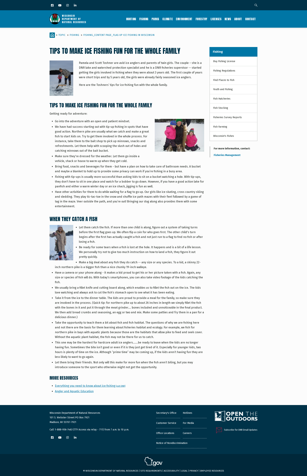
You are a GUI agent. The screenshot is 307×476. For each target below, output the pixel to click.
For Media (188, 423)
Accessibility (171, 470)
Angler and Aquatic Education (74, 391)
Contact (250, 19)
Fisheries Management (227, 155)
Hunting (131, 19)
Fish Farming (220, 126)
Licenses (216, 19)
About (238, 19)
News (228, 19)
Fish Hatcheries (221, 98)
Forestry (201, 19)
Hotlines (187, 412)
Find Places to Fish (223, 80)
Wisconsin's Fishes (223, 135)
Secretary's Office (166, 412)
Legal (184, 470)
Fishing (143, 19)
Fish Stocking (220, 107)
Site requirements (151, 470)
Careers (187, 433)
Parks (155, 19)
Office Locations (165, 433)
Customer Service (166, 423)
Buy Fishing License (224, 61)
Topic (61, 35)
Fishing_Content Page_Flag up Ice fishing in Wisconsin (119, 35)
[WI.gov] (153, 462)
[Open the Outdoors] (236, 416)
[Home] (68, 19)
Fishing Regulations (224, 70)
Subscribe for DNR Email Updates (240, 429)
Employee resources (212, 470)
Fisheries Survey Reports (227, 117)
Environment (184, 19)
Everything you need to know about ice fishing (90, 385)
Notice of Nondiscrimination (171, 443)
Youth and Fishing (223, 89)
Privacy (193, 470)
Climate (167, 19)
